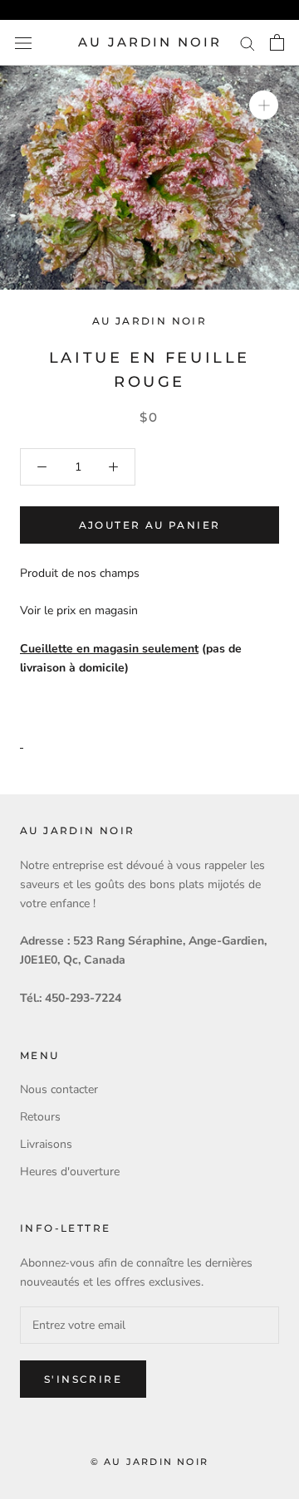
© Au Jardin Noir (149, 1461)
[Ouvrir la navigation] (23, 43)
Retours (40, 1117)
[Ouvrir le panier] (277, 42)
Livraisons (46, 1144)
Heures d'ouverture (70, 1171)
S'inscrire (83, 1379)
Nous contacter (59, 1089)
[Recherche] (247, 43)
